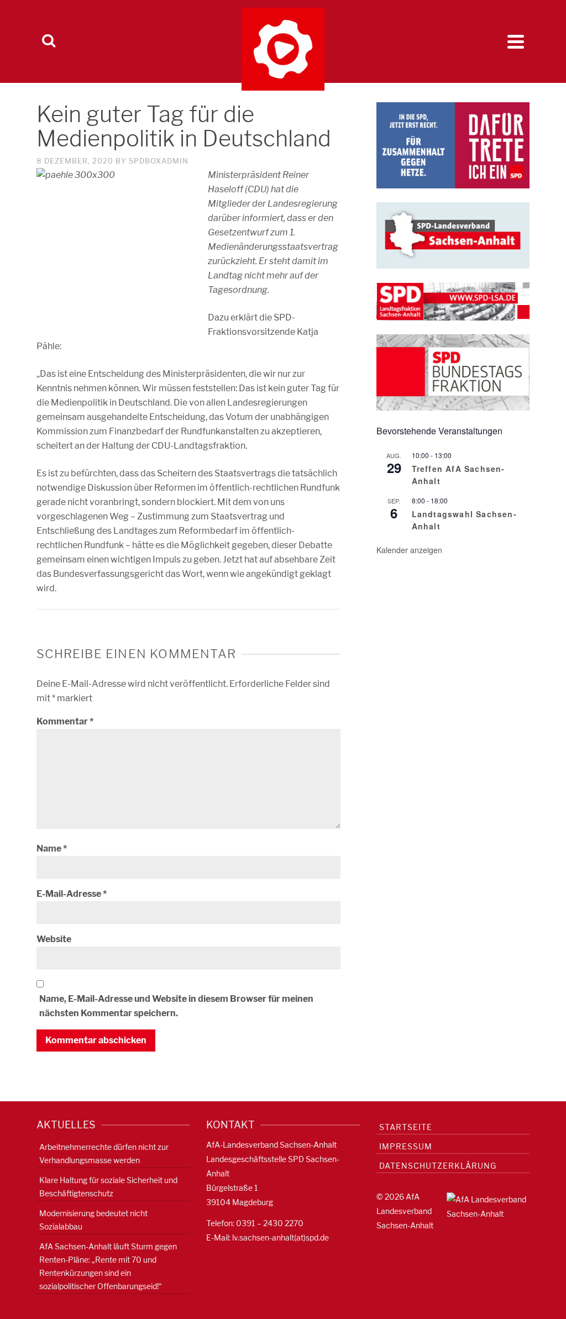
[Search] (48, 41)
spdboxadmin (158, 160)
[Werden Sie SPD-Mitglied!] (453, 144)
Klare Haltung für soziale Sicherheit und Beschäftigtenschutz (108, 1186)
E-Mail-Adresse (71, 894)
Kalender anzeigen (409, 549)
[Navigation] (516, 41)
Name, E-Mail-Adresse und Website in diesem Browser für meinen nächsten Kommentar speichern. (176, 1006)
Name (51, 848)
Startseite (405, 1127)
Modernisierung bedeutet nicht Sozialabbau (93, 1219)
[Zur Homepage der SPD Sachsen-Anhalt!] (453, 234)
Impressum (405, 1146)
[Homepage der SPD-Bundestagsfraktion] (453, 371)
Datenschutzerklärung (437, 1165)
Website (53, 939)
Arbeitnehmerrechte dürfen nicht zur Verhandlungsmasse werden (104, 1153)
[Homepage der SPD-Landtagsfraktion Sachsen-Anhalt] (453, 301)
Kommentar (64, 721)
